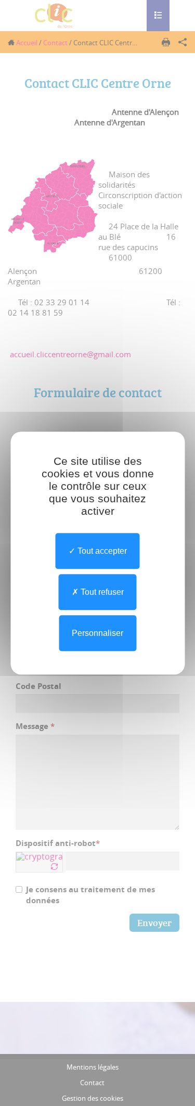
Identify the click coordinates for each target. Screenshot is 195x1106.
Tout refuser (101, 592)
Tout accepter (101, 551)
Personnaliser (97, 633)
